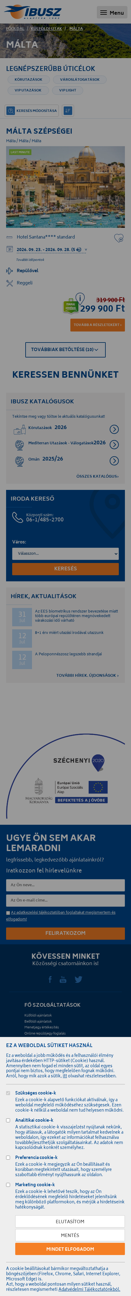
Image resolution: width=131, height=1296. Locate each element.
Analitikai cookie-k (34, 1121)
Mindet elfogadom (70, 1249)
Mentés (70, 1236)
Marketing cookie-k (35, 1185)
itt (65, 1076)
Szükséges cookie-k (35, 1094)
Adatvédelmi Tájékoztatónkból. (89, 1290)
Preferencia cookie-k (36, 1158)
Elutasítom (70, 1222)
